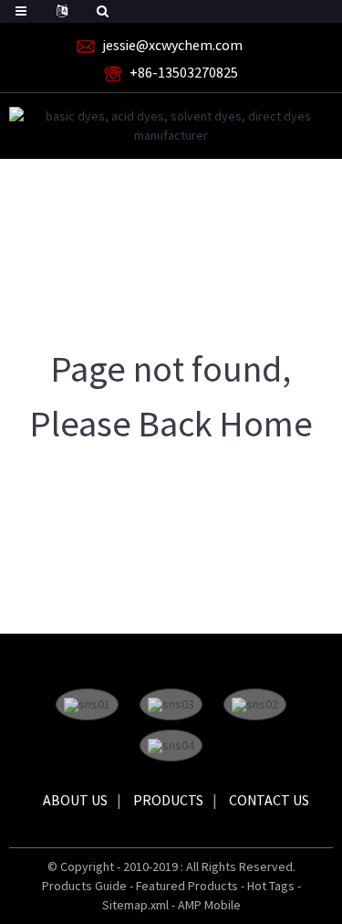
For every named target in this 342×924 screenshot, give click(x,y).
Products (168, 800)
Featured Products (187, 885)
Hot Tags (271, 885)
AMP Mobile (209, 905)
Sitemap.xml (135, 905)
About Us (75, 800)
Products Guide (84, 885)
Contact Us (269, 800)
